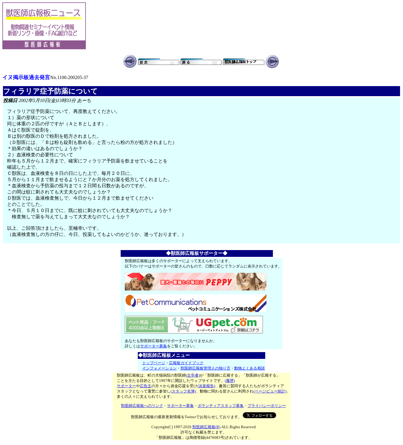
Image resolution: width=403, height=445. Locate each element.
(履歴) (230, 380)
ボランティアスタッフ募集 (221, 405)
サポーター (126, 386)
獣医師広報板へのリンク (142, 405)
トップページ (153, 363)
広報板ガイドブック (186, 363)
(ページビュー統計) (269, 391)
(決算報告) (206, 386)
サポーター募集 (153, 346)
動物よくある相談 (249, 368)
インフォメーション (159, 368)
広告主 (145, 386)
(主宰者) (193, 375)
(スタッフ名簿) (183, 391)
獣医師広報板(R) (206, 427)
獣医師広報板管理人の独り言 (205, 368)
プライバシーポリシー (267, 405)
